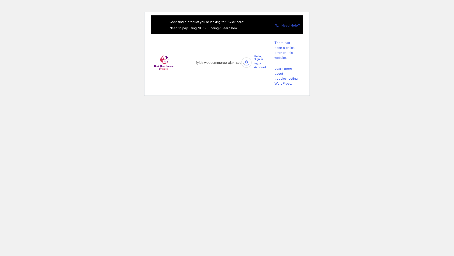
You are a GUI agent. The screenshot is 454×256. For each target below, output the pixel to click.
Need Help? (289, 25)
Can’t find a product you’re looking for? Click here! (207, 22)
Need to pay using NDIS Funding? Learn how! (204, 28)
